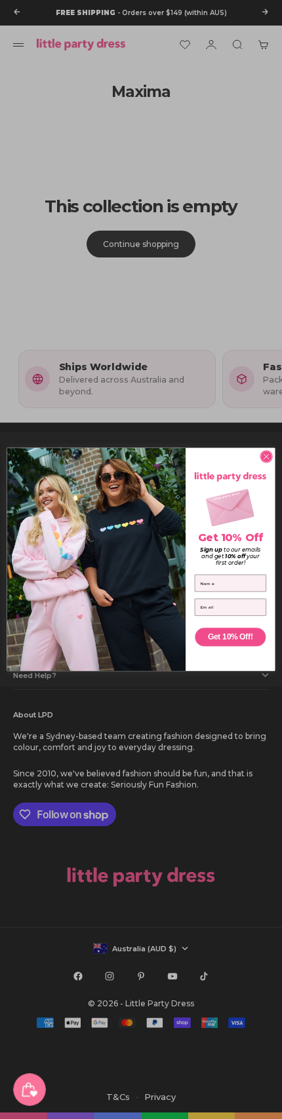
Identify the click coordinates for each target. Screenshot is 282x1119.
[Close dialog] (266, 457)
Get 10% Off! (230, 637)
